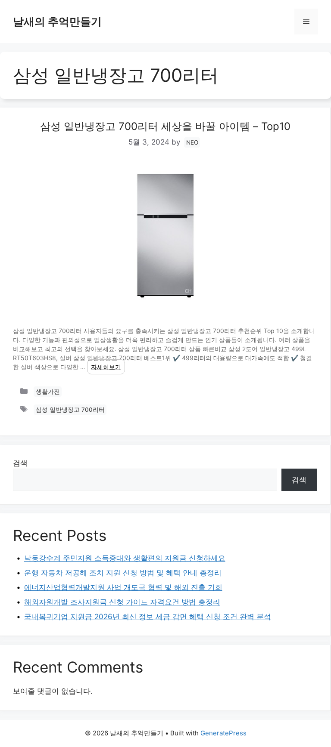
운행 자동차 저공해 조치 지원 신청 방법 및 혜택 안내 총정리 (123, 572)
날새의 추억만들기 (57, 21)
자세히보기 (106, 366)
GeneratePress (223, 733)
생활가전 (48, 391)
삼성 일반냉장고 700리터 (70, 409)
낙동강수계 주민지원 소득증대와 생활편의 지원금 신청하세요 (124, 558)
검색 (20, 463)
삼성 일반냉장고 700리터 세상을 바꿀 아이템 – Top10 (165, 126)
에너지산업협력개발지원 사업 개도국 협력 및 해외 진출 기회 (123, 587)
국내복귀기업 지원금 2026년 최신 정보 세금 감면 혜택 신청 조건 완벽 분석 (147, 616)
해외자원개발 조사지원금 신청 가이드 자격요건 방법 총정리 (122, 602)
